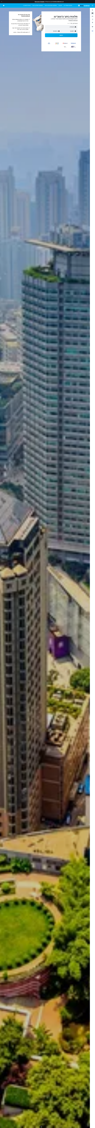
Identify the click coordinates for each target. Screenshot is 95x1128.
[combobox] (72, 23)
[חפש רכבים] (92, 16)
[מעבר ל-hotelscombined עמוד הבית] (84, 5)
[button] (1, 1)
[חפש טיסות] (92, 10)
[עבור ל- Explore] (92, 22)
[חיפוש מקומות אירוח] (92, 13)
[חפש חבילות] (92, 19)
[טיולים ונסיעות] (92, 26)
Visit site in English (39, 1)
